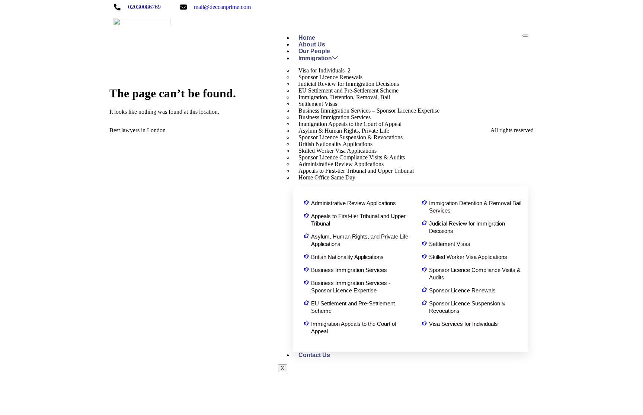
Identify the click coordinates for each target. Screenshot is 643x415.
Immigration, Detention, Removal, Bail (344, 97)
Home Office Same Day (326, 177)
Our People (314, 51)
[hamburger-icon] (525, 36)
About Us (311, 44)
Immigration (315, 58)
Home (306, 38)
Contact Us (314, 355)
